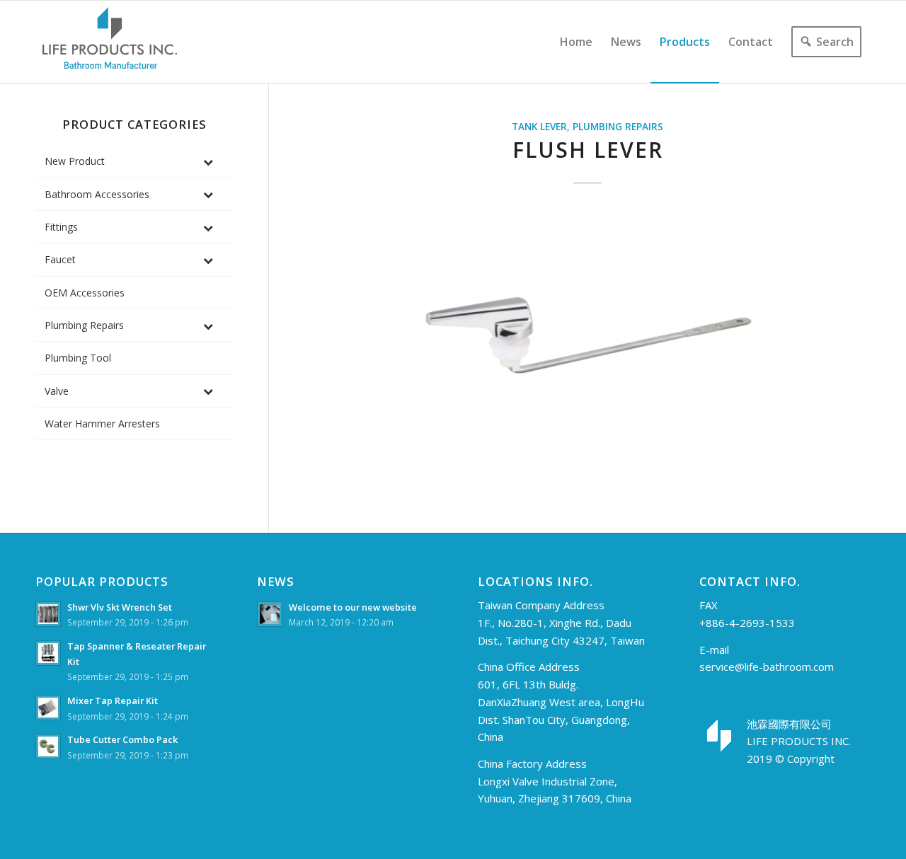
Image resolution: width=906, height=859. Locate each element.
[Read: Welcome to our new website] (269, 614)
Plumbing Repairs (618, 126)
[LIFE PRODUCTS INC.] (109, 42)
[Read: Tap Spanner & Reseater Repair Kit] (48, 653)
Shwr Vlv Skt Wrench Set (119, 607)
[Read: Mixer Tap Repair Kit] (48, 707)
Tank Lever (539, 126)
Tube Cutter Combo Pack (122, 739)
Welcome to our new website (353, 607)
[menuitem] (576, 42)
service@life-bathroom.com (766, 666)
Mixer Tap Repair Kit (112, 700)
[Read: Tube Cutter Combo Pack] (48, 746)
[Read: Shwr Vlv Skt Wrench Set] (48, 614)
